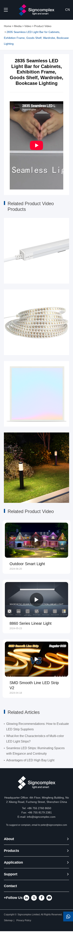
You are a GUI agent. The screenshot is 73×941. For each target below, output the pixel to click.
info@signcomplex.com (41, 816)
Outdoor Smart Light (27, 564)
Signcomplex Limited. (29, 914)
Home (7, 26)
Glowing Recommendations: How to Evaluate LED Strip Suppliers (37, 726)
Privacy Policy (24, 920)
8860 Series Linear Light (31, 623)
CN (67, 9)
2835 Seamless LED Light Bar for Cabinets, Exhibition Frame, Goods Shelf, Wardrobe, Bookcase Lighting (36, 37)
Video (27, 26)
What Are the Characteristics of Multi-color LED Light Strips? (35, 738)
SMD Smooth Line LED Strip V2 (34, 685)
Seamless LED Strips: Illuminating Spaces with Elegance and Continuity (35, 750)
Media (18, 26)
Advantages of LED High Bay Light (30, 760)
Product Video (42, 26)
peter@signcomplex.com (54, 825)
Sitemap (8, 920)
